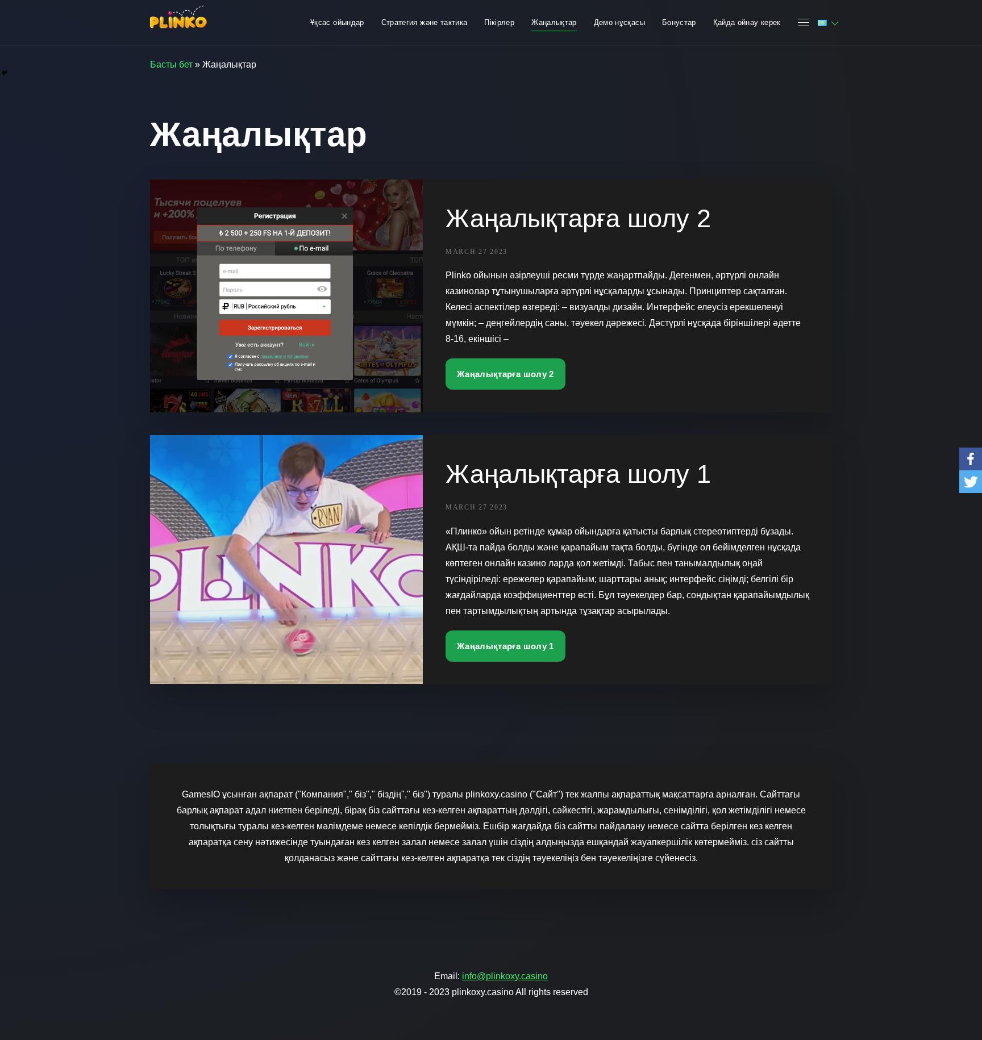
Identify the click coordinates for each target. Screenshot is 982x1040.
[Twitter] (970, 481)
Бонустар (679, 22)
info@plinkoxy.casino (505, 976)
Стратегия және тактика (424, 22)
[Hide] (4, 72)
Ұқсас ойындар (337, 22)
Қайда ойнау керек (747, 22)
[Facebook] (970, 459)
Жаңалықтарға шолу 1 (578, 474)
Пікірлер (499, 22)
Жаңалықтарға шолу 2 (578, 218)
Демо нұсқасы (619, 22)
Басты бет (171, 64)
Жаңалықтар (554, 22)
